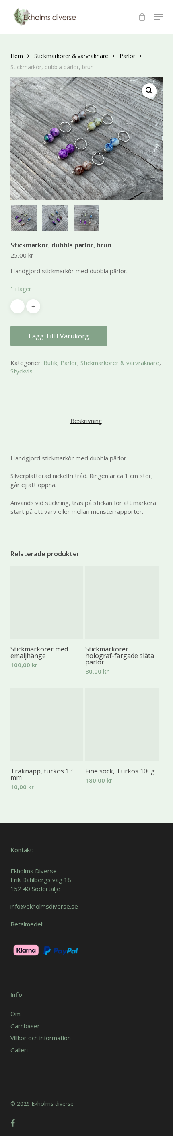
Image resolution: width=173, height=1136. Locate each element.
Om (15, 1014)
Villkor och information (40, 1038)
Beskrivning (86, 420)
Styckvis (21, 371)
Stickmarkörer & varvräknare (71, 56)
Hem (16, 56)
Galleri (19, 1050)
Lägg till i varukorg (59, 336)
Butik (50, 363)
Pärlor (127, 56)
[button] (158, 17)
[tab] (87, 420)
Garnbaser (25, 1026)
